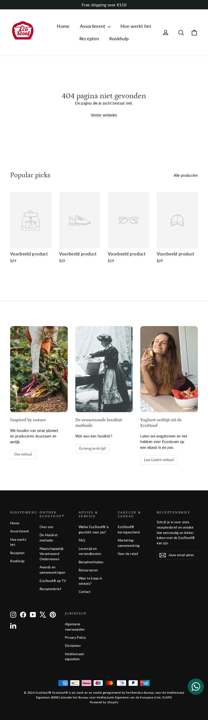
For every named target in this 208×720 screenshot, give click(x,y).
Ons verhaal (23, 454)
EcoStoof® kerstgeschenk (129, 529)
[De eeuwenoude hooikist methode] (104, 369)
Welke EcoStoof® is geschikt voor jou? (94, 529)
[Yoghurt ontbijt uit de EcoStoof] (169, 369)
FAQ (82, 540)
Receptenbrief (50, 589)
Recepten (89, 38)
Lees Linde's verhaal (159, 460)
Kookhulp (119, 38)
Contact (85, 592)
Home (63, 26)
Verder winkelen (104, 115)
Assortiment (93, 26)
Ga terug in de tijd (92, 449)
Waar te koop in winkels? (90, 581)
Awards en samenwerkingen (52, 569)
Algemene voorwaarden (75, 626)
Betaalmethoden (91, 562)
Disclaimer (73, 646)
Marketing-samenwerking (129, 543)
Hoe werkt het (135, 26)
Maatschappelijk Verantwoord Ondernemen (52, 554)
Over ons (47, 527)
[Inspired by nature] (39, 369)
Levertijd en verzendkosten (90, 551)
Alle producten (186, 175)
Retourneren (88, 570)
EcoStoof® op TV (53, 581)
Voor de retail (128, 554)
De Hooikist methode (49, 537)
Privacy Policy (75, 637)
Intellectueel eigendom (74, 656)
